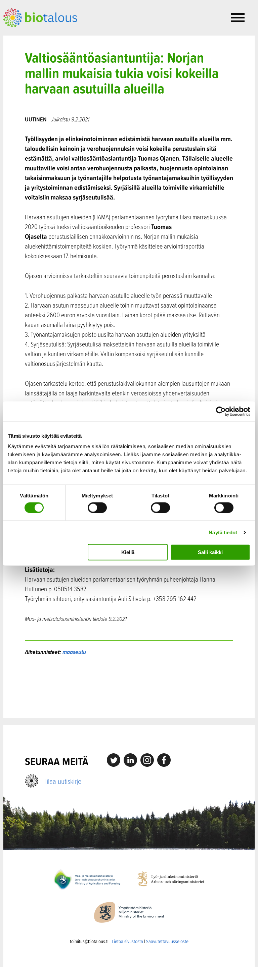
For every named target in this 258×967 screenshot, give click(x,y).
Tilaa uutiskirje (62, 781)
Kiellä (127, 552)
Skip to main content (27, 34)
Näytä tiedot (223, 532)
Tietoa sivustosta (127, 941)
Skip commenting (129, 687)
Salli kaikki (210, 552)
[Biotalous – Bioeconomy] (40, 17)
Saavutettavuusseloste (167, 941)
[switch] (97, 507)
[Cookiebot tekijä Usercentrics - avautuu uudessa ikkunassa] (220, 411)
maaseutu (74, 652)
